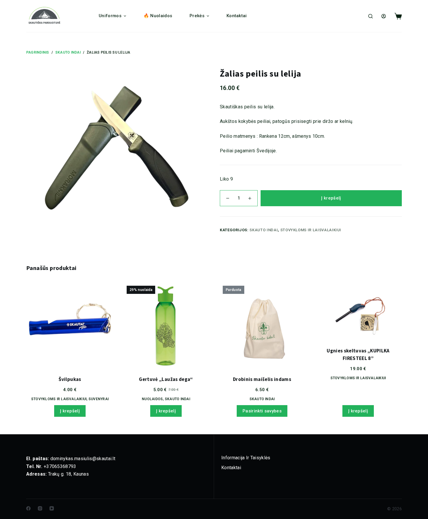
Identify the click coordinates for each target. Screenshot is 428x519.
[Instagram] (40, 508)
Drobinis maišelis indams (262, 379)
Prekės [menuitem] (197, 15)
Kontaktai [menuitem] (237, 15)
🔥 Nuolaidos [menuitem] (158, 15)
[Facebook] (28, 508)
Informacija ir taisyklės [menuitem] (245, 457)
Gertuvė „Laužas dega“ (166, 379)
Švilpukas (70, 379)
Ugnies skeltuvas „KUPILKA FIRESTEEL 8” (358, 354)
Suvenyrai (99, 399)
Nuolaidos (152, 399)
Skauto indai (264, 230)
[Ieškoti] (370, 16)
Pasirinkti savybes (262, 411)
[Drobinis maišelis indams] (262, 325)
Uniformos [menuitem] (110, 15)
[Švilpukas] (70, 325)
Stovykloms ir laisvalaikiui (311, 230)
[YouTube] (51, 508)
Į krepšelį (331, 198)
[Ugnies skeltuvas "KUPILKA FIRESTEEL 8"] (358, 310)
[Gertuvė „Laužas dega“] (166, 325)
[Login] (383, 16)
